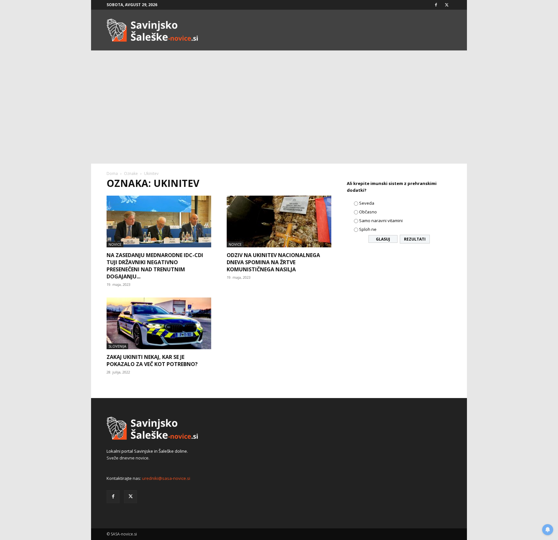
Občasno (368, 212)
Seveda (366, 203)
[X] (446, 5)
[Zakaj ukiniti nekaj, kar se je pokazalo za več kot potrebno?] (159, 323)
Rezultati (415, 239)
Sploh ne (368, 229)
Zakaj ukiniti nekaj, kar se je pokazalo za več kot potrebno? (152, 360)
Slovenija (117, 346)
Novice (114, 244)
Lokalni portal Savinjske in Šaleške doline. (147, 451)
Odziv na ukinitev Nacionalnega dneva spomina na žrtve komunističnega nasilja (273, 262)
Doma (112, 173)
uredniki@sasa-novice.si (166, 478)
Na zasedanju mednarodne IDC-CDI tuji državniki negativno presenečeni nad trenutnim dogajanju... (155, 266)
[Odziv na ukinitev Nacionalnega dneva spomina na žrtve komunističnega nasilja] (279, 221)
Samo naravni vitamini (381, 220)
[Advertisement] (279, 115)
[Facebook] (436, 5)
